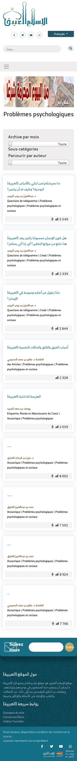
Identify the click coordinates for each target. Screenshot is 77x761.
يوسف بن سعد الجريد (18, 408)
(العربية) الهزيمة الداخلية (24, 396)
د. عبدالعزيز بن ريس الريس (21, 196)
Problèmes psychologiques (38, 364)
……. (9, 495)
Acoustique (13, 418)
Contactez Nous (13, 716)
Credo (43, 255)
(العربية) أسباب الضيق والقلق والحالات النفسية (37, 347)
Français (59, 33)
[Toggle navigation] (6, 67)
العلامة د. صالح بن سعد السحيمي (25, 359)
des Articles (14, 364)
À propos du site (13, 712)
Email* (46, 645)
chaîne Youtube (13, 721)
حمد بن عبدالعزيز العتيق (20, 507)
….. (9, 544)
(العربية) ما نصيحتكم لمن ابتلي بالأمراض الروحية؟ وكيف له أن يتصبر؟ (33, 186)
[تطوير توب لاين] (58, 753)
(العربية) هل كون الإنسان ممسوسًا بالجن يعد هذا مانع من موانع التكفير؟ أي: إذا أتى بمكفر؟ (37, 241)
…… (9, 445)
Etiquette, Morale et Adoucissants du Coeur (32, 413)
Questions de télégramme (22, 201)
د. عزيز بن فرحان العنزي (20, 457)
